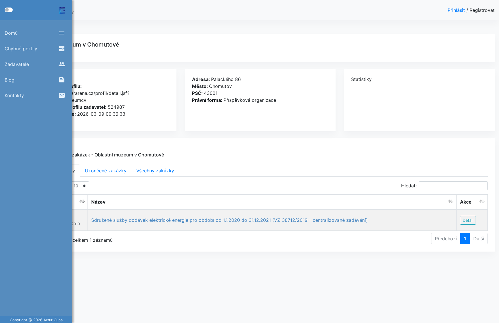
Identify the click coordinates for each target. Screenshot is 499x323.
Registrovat (482, 10)
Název (98, 202)
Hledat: (409, 186)
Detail (468, 220)
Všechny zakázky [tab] (155, 171)
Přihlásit (457, 10)
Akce (466, 202)
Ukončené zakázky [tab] (105, 171)
